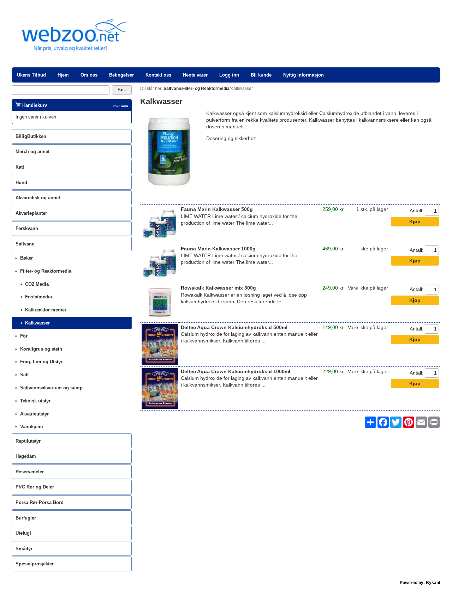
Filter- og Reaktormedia (45, 271)
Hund (21, 182)
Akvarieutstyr (34, 414)
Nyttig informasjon (303, 75)
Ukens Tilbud (31, 75)
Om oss (89, 75)
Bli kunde (261, 75)
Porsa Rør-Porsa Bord (40, 502)
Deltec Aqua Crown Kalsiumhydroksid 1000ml (235, 371)
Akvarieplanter (31, 213)
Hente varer (195, 75)
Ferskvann (27, 228)
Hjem (63, 75)
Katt (20, 167)
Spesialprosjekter (35, 563)
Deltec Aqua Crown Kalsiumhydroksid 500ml (234, 327)
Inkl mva (120, 106)
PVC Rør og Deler (35, 487)
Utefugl (23, 533)
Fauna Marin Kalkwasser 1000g (218, 248)
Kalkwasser (37, 323)
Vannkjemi (31, 426)
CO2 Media (37, 284)
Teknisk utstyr (35, 400)
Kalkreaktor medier (45, 309)
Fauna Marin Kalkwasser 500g (217, 209)
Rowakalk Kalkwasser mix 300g (218, 288)
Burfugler (26, 518)
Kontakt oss (158, 75)
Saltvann (25, 244)
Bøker (26, 258)
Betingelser (121, 75)
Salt (24, 374)
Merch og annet (32, 151)
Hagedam (26, 456)
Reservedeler (30, 471)
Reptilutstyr (28, 441)
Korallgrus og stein (41, 349)
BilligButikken (31, 136)
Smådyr (24, 548)
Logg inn (229, 75)
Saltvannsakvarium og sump (51, 387)
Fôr (24, 336)
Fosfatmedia (38, 296)
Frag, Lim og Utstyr (41, 361)
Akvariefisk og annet (38, 197)
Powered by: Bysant (420, 582)
